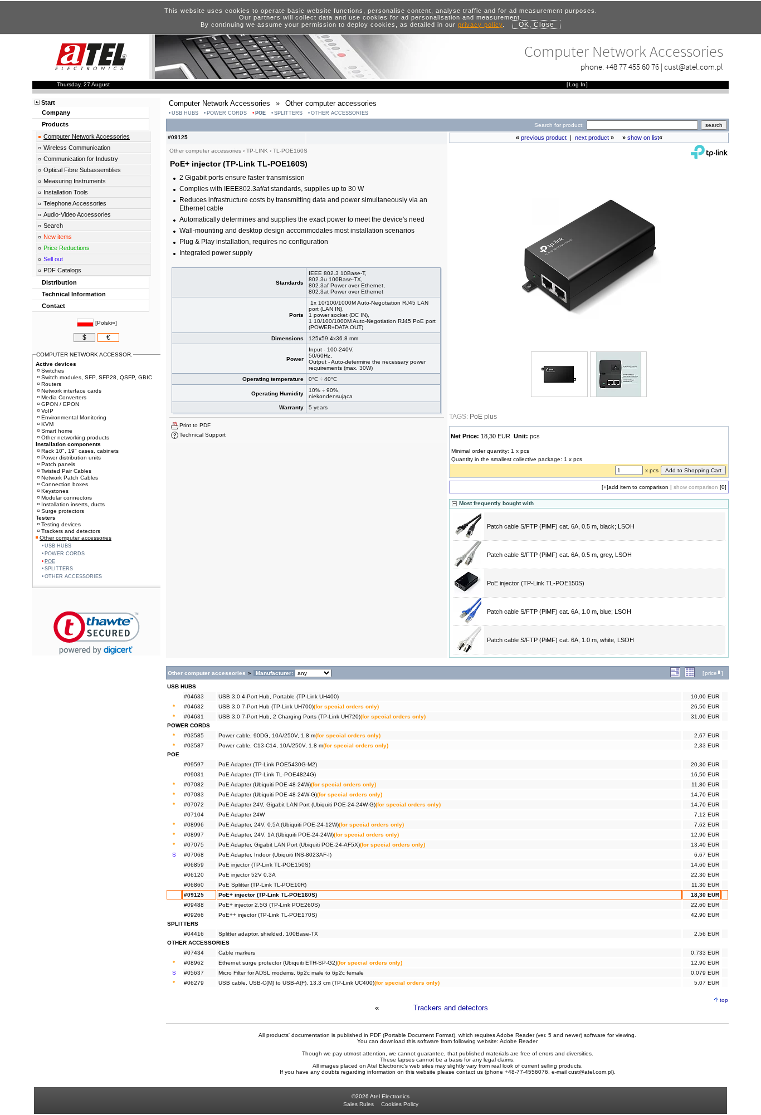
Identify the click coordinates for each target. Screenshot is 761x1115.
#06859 (194, 865)
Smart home (56, 431)
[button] (97, 633)
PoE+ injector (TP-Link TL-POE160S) (267, 895)
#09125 (194, 895)
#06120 (194, 875)
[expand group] (675, 675)
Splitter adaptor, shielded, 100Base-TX (268, 934)
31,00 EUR (705, 716)
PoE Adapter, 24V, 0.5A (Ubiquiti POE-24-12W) (278, 824)
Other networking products (75, 437)
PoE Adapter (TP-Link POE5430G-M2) (267, 764)
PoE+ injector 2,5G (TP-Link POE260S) (269, 905)
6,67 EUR (706, 855)
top (724, 1000)
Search (53, 225)
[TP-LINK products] (709, 156)
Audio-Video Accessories (77, 214)
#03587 (194, 745)
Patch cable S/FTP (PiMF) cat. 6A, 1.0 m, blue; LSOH (559, 611)
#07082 (194, 784)
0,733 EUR (705, 953)
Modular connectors (66, 498)
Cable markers (236, 953)
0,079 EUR (705, 973)
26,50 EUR (705, 706)
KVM (47, 424)
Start (48, 102)
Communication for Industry (80, 158)
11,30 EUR (705, 885)
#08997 (194, 835)
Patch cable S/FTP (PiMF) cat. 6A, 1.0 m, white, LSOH (560, 640)
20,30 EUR (705, 764)
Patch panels (58, 464)
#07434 (194, 953)
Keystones (55, 491)
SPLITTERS (288, 113)
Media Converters (63, 397)
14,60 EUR (705, 865)
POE (260, 113)
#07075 (194, 845)
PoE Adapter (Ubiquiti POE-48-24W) (264, 784)
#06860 (194, 885)
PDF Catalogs (62, 270)
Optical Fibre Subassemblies (82, 170)
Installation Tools (65, 192)
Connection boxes (64, 484)
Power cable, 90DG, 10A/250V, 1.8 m (266, 735)
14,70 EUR (705, 794)
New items (57, 236)
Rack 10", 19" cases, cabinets (80, 451)
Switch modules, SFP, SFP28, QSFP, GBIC (96, 377)
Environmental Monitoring (73, 417)
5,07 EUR (706, 983)
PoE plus (483, 416)
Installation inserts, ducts (73, 504)
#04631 (194, 716)
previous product (544, 137)
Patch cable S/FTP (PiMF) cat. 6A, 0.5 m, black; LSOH (561, 526)
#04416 (194, 934)
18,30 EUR (705, 895)
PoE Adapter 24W (241, 814)
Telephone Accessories (74, 203)
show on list (643, 137)
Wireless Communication (76, 147)
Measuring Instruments (74, 181)
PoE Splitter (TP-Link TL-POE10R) (262, 885)
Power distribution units (71, 457)
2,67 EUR (706, 735)
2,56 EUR (706, 934)
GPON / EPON (60, 404)
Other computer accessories (75, 538)
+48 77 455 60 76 (632, 66)
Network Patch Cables (69, 478)
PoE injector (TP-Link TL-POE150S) (535, 583)
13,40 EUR (705, 845)
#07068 (194, 855)
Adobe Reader (519, 1041)
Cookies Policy (399, 1104)
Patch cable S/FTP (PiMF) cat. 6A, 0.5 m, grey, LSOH (559, 554)
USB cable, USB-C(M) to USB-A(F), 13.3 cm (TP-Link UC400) (296, 983)
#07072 (194, 804)
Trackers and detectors (450, 1008)
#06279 (194, 983)
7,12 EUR (706, 814)
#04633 (194, 696)
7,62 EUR (706, 824)
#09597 (194, 764)
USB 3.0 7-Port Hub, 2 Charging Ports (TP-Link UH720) (289, 716)
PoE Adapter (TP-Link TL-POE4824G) (267, 774)
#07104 (194, 814)
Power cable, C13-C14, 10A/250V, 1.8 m (270, 745)
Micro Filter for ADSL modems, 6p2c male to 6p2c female (291, 973)
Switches (52, 371)
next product (592, 137)
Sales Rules (358, 1104)
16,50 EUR (705, 774)
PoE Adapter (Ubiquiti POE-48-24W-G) (267, 794)
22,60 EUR (705, 905)
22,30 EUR (705, 875)
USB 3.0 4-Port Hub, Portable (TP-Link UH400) (278, 696)
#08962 (194, 963)
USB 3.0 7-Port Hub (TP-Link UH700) (266, 706)
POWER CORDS (227, 113)
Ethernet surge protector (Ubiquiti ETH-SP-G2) (277, 963)
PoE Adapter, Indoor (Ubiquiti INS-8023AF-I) (274, 855)
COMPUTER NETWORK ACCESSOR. (84, 354)
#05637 (194, 973)
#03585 (194, 735)
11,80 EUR (705, 784)
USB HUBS (185, 113)
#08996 (194, 824)
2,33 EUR (706, 745)
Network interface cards (71, 391)
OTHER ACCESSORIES (339, 113)
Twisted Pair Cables (66, 471)
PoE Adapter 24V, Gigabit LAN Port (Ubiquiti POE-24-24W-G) (296, 804)
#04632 (194, 706)
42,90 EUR (705, 915)
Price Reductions (66, 247)
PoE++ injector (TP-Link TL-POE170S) (267, 915)
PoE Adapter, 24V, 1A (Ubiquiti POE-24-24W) (276, 835)
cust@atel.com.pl (693, 66)
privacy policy (480, 24)
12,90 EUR (705, 835)
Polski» (106, 323)
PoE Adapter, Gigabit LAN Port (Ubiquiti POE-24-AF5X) (289, 845)
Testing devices (61, 524)
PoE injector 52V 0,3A (247, 875)
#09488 (194, 905)
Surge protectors (62, 511)
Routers (51, 384)
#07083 (194, 794)
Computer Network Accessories (86, 136)
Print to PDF (195, 425)
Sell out (53, 259)
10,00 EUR (705, 696)
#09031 (194, 774)
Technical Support (202, 435)
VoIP (47, 411)
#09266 (194, 915)
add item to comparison (638, 487)
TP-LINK (257, 151)
